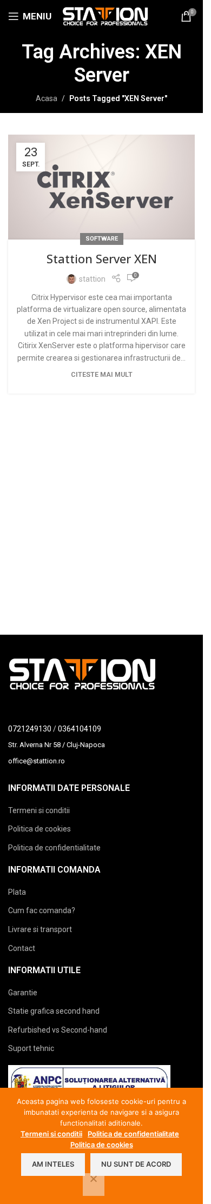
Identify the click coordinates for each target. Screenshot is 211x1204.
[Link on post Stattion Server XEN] (101, 187)
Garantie (22, 992)
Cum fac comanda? (41, 910)
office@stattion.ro (36, 761)
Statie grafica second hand (54, 1011)
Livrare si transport (40, 929)
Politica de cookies (39, 828)
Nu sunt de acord (136, 1164)
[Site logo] (105, 15)
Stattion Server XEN (102, 258)
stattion (92, 279)
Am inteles (53, 1164)
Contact (21, 948)
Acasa (46, 98)
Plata (17, 892)
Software (101, 238)
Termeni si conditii (39, 810)
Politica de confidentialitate (54, 847)
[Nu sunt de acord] (93, 1184)
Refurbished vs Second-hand (57, 1030)
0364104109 (79, 728)
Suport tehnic (31, 1048)
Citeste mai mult (102, 374)
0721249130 (29, 728)
